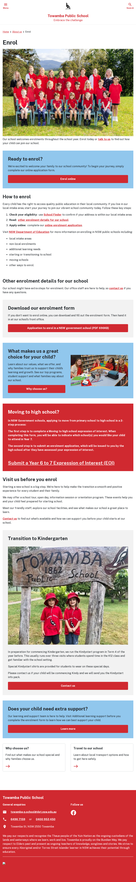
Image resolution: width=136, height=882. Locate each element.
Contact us (10, 518)
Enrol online (68, 179)
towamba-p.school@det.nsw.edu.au (33, 812)
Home (6, 31)
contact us (116, 288)
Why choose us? (36, 388)
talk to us (104, 139)
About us (17, 31)
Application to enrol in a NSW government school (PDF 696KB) (68, 328)
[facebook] (73, 814)
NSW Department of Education (29, 232)
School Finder (53, 214)
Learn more (68, 728)
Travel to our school (88, 748)
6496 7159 (18, 819)
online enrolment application (63, 225)
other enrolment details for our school (43, 220)
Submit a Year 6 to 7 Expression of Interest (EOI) (61, 463)
